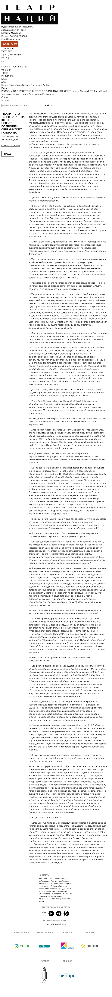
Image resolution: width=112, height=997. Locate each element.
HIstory (5, 85)
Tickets (4, 72)
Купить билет (10, 44)
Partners (26, 85)
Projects (5, 88)
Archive (46, 85)
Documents (37, 85)
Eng (7, 57)
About (4, 82)
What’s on (6, 69)
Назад (7, 154)
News (4, 79)
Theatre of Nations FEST (82, 91)
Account (5, 100)
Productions (7, 75)
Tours (19, 85)
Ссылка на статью (10, 145)
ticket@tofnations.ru (11, 39)
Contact (5, 97)
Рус (3, 57)
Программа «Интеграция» (42, 94)
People (12, 85)
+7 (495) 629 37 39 (17, 36)
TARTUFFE (6, 51)
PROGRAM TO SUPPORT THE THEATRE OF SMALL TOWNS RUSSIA (35, 91)
